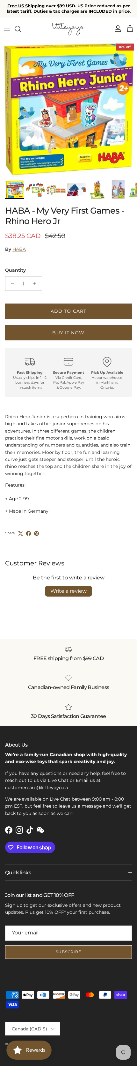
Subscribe (69, 951)
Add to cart (68, 311)
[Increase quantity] (36, 283)
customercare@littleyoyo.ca (36, 787)
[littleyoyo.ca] (68, 29)
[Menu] (7, 29)
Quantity (15, 270)
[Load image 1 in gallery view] (68, 108)
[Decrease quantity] (11, 283)
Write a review (68, 591)
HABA (19, 249)
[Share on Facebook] (28, 533)
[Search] (21, 29)
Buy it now (68, 333)
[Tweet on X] (20, 533)
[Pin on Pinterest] (36, 533)
